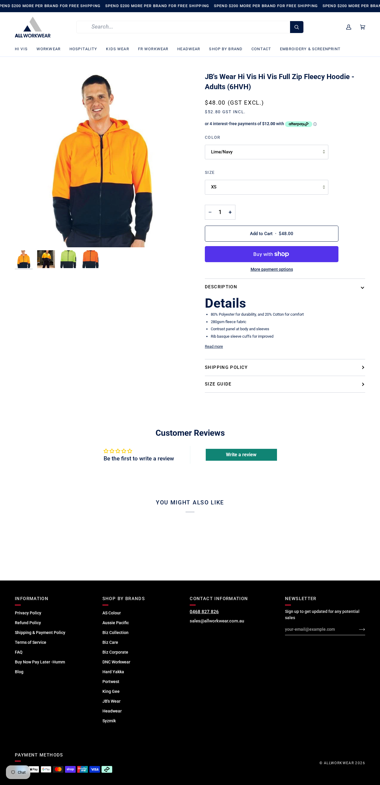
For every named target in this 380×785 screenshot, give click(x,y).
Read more (214, 346)
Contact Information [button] (219, 598)
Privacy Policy (28, 613)
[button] (23, 49)
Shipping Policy (226, 367)
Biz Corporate (115, 652)
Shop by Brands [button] (123, 598)
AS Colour (111, 613)
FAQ (19, 652)
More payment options (272, 269)
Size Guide (218, 384)
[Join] (357, 629)
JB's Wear (111, 701)
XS (213, 187)
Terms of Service (30, 642)
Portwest (110, 681)
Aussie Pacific (115, 622)
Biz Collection (115, 632)
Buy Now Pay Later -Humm (40, 662)
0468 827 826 (204, 611)
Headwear (112, 711)
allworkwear (339, 763)
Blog (19, 671)
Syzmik (109, 720)
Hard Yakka (113, 671)
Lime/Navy (221, 152)
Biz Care (110, 642)
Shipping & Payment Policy (40, 632)
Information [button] (31, 598)
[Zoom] (102, 159)
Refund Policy (28, 622)
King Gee (111, 691)
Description (221, 287)
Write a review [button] (241, 454)
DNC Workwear (116, 662)
